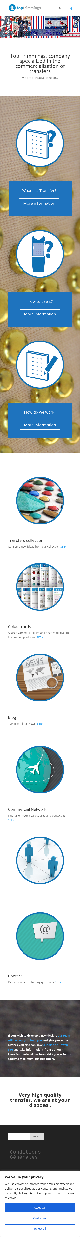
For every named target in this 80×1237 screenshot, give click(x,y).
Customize (40, 1218)
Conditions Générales (27, 1154)
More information (39, 203)
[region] (40, 1204)
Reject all (40, 1228)
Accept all (40, 1207)
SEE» (63, 546)
